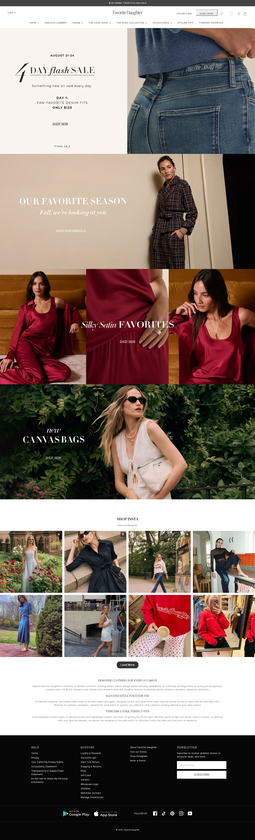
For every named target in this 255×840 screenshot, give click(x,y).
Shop (35, 22)
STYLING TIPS (185, 22)
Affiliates (85, 788)
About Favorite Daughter (143, 747)
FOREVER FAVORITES (211, 22)
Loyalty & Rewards (91, 753)
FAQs (83, 771)
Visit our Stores (138, 752)
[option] (127, 3)
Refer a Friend (138, 760)
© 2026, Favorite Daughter (127, 830)
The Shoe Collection (132, 22)
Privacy (35, 757)
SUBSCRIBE (206, 13)
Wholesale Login (90, 784)
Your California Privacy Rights (47, 762)
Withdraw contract (91, 793)
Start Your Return (90, 762)
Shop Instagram (138, 756)
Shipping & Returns (91, 766)
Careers (85, 779)
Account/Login (88, 757)
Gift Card (86, 775)
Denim (78, 22)
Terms (34, 753)
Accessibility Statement (44, 766)
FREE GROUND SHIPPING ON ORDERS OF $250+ (127, 3)
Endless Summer (56, 22)
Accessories (163, 22)
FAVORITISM (184, 13)
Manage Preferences (92, 797)
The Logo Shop (100, 22)
